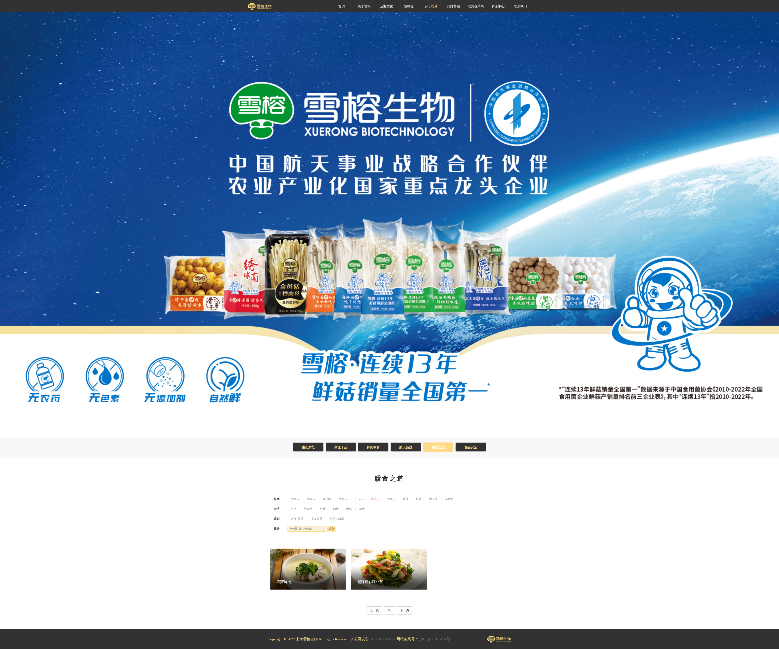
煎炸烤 (308, 509)
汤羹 (349, 509)
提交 (331, 528)
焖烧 (336, 509)
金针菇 (295, 499)
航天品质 (405, 447)
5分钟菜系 (297, 519)
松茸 (419, 499)
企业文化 (386, 6)
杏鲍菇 (343, 499)
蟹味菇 (375, 499)
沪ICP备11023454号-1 (435, 639)
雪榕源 (409, 6)
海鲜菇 (391, 499)
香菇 (405, 499)
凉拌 (293, 509)
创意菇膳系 (337, 519)
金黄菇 (311, 499)
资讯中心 (498, 6)
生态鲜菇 (308, 447)
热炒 (322, 509)
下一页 (404, 610)
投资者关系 (476, 6)
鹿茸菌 (327, 499)
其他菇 (449, 499)
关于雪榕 (364, 6)
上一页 (374, 610)
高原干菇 (340, 447)
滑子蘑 (433, 499)
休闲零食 (373, 447)
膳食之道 (438, 447)
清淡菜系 (316, 519)
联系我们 (520, 6)
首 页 (341, 6)
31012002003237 (382, 639)
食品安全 (470, 447)
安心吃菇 (431, 6)
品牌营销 (453, 6)
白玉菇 (359, 499)
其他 (362, 509)
